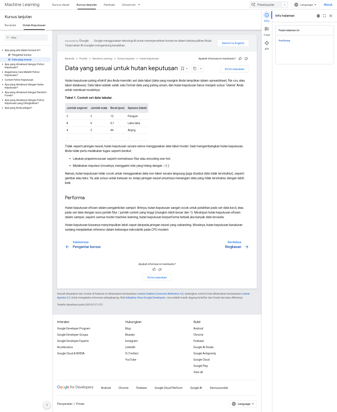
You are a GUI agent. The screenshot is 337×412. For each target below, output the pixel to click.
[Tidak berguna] (246, 59)
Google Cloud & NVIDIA (71, 353)
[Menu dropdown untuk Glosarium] (140, 4)
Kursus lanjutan (87, 4)
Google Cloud (201, 359)
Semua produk (219, 387)
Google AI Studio (203, 347)
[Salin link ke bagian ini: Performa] (88, 198)
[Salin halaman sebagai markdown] (194, 68)
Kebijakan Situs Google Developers (145, 297)
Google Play (200, 365)
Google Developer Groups (72, 334)
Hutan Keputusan (34, 25)
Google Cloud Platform (169, 387)
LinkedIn (130, 347)
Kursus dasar (61, 4)
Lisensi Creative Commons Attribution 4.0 (160, 293)
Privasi (80, 403)
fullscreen (324, 15)
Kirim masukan (234, 69)
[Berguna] (240, 59)
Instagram (131, 340)
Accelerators (65, 347)
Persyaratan (64, 403)
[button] (25, 50)
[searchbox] (26, 37)
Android (198, 328)
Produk (83, 58)
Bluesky (130, 334)
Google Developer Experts (73, 340)
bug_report (318, 15)
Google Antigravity (204, 353)
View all (198, 372)
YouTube (130, 359)
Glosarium (129, 4)
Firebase (198, 340)
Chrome (198, 334)
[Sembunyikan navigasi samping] (47, 405)
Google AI (196, 387)
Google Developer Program (73, 328)
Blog (128, 328)
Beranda (10, 25)
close (330, 15)
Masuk (328, 4)
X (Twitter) (131, 353)
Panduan (109, 4)
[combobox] (268, 4)
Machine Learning (22, 4)
